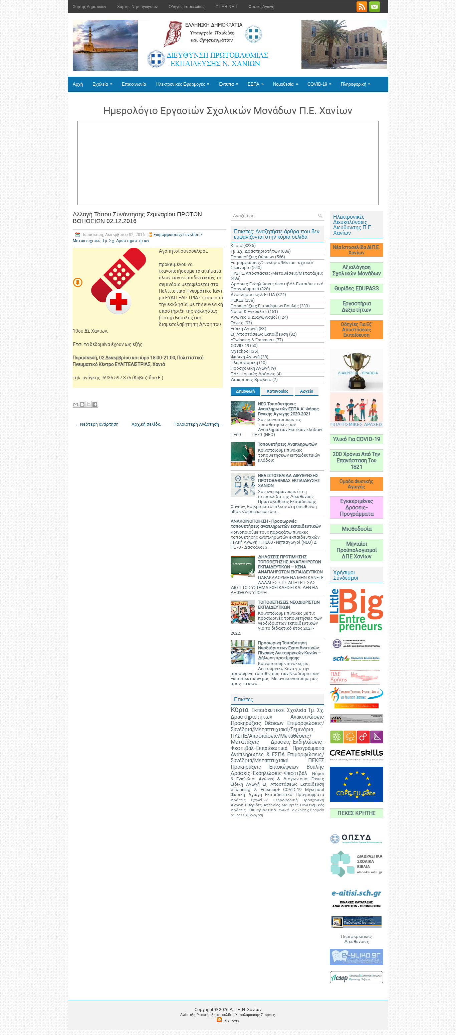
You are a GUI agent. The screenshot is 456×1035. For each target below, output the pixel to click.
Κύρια (236, 245)
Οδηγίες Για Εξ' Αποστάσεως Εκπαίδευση (357, 330)
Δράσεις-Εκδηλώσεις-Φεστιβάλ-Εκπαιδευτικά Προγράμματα (277, 745)
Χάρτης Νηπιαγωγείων (137, 6)
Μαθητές (290, 805)
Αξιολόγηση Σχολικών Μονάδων (356, 270)
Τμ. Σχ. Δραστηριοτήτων (125, 240)
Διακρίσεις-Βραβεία (251, 379)
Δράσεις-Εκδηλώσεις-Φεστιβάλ (269, 773)
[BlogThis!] (82, 404)
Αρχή (78, 84)
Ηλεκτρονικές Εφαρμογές (182, 84)
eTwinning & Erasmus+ (252, 339)
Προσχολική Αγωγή (250, 368)
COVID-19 (319, 84)
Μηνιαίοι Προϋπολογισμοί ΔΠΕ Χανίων (356, 550)
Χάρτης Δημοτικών (89, 6)
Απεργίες (271, 805)
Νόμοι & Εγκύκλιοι (249, 311)
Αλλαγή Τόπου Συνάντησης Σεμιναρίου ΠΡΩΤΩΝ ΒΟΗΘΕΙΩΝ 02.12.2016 (137, 217)
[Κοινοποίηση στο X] (88, 404)
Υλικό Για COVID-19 (356, 439)
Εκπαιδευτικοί (268, 710)
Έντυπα (228, 84)
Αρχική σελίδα (146, 424)
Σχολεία (102, 84)
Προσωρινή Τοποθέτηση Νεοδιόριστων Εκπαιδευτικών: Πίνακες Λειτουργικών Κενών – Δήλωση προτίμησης (289, 650)
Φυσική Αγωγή (261, 6)
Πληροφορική (356, 84)
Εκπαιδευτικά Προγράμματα (294, 794)
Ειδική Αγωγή (244, 328)
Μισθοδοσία (357, 529)
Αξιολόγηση (254, 815)
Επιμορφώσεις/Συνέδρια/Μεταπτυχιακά (277, 758)
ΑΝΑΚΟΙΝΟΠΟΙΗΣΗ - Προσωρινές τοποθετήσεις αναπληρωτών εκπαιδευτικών (276, 524)
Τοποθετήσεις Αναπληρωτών (287, 444)
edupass (237, 815)
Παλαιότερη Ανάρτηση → (199, 424)
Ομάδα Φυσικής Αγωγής (356, 484)
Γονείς (237, 322)
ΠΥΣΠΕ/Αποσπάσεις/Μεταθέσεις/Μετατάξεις (277, 273)
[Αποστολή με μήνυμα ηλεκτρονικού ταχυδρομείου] (75, 404)
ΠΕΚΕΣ (237, 300)
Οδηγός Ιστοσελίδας (187, 6)
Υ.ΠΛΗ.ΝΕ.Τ (226, 6)
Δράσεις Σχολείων (249, 800)
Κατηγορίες (277, 391)
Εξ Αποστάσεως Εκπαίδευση (259, 334)
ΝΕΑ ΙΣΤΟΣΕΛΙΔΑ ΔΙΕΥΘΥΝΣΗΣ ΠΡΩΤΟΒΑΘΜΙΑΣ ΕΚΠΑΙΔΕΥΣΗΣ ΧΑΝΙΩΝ (289, 480)
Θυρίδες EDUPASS (356, 288)
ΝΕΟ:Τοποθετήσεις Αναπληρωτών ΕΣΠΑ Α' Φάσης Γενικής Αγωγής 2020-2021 (288, 408)
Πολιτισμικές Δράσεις (253, 373)
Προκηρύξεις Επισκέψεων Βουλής (265, 305)
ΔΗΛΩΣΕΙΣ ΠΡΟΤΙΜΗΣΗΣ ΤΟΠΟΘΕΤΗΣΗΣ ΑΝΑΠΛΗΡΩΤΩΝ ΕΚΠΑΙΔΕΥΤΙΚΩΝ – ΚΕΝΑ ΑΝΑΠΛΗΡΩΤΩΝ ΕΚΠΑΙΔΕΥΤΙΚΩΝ (290, 564)
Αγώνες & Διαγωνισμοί (254, 317)
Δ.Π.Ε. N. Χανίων (245, 1009)
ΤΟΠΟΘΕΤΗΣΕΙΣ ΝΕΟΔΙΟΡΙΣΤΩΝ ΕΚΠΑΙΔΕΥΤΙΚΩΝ (289, 605)
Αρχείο (306, 391)
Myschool (240, 351)
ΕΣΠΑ (256, 84)
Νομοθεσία (285, 84)
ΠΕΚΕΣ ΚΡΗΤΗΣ (356, 813)
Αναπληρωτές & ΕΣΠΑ (253, 294)
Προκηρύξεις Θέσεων (252, 256)
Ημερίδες (253, 805)
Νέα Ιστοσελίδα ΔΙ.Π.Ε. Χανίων (356, 250)
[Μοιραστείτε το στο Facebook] (94, 404)
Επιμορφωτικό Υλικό (269, 810)
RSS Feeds (231, 1021)
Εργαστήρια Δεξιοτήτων (356, 306)
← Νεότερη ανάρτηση (97, 424)
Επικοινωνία (134, 84)
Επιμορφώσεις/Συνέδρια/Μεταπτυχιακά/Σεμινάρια (277, 726)
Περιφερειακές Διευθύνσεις (356, 939)
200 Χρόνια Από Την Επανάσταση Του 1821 (356, 460)
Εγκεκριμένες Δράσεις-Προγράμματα (357, 507)
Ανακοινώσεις (307, 717)
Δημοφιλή (245, 391)
